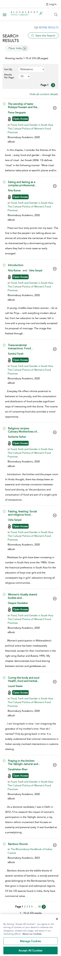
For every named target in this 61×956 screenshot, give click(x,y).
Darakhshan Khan (17, 769)
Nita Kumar (14, 190)
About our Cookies (32, 934)
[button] (4, 103)
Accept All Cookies (31, 950)
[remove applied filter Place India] (25, 48)
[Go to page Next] (44, 907)
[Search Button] (56, 14)
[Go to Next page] (53, 85)
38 (39, 906)
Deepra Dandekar (18, 603)
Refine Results (48, 27)
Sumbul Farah (15, 353)
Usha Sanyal (35, 270)
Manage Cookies (30, 941)
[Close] (57, 919)
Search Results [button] (11, 38)
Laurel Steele (15, 686)
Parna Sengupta (17, 112)
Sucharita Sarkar (17, 436)
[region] (30, 935)
